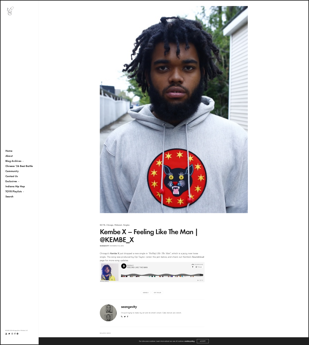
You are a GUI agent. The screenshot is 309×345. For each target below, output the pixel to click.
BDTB (102, 225)
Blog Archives (13, 161)
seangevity (104, 246)
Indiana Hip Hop (15, 186)
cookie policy (189, 341)
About (9, 156)
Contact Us (11, 176)
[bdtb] (10, 11)
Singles (126, 225)
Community (12, 171)
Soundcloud (198, 256)
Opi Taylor (157, 292)
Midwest (118, 225)
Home (8, 151)
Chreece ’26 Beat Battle (19, 166)
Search (9, 196)
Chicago (109, 225)
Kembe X (145, 292)
